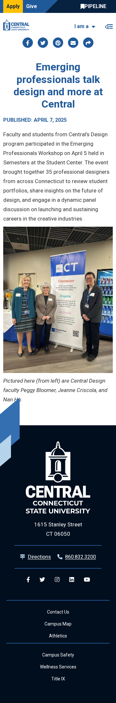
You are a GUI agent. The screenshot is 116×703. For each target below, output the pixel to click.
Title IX (58, 678)
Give (31, 6)
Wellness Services (58, 666)
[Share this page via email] (73, 42)
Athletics (58, 635)
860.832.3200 (80, 557)
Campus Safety (58, 654)
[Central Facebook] (28, 579)
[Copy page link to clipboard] (88, 42)
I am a (81, 26)
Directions (39, 557)
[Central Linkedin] (71, 579)
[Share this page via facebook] (28, 42)
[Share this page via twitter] (43, 42)
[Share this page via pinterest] (58, 42)
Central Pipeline (95, 6)
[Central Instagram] (57, 579)
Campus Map (58, 623)
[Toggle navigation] (109, 25)
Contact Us (58, 612)
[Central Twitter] (42, 579)
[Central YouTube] (87, 579)
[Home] (18, 25)
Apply (13, 6)
